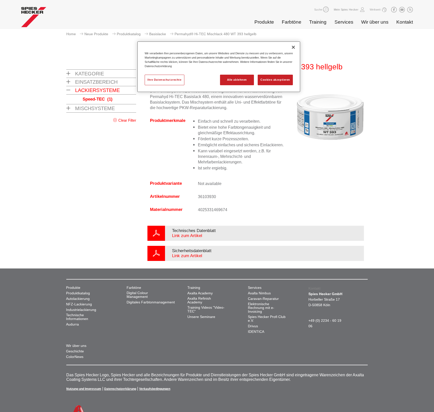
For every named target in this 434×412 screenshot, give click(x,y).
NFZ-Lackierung (79, 304)
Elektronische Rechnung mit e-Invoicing (261, 307)
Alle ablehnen (237, 79)
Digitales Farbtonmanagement (151, 302)
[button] (326, 9)
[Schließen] (293, 47)
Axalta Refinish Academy (199, 300)
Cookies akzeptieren (275, 79)
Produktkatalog (129, 34)
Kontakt (404, 22)
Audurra (72, 324)
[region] (218, 66)
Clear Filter (127, 120)
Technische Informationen (77, 317)
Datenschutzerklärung (120, 389)
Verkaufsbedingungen (154, 389)
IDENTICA (256, 332)
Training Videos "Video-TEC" (206, 309)
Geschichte (75, 351)
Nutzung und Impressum (83, 389)
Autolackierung (78, 299)
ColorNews (74, 357)
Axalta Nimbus (259, 293)
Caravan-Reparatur (263, 299)
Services (344, 22)
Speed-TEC (98, 99)
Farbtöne (291, 22)
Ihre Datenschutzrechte (164, 79)
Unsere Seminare (201, 317)
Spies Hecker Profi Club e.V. (267, 319)
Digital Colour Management (137, 295)
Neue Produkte (96, 34)
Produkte (264, 22)
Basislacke (157, 34)
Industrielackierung (81, 310)
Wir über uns (375, 22)
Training (318, 22)
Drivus (253, 326)
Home (71, 34)
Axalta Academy (200, 293)
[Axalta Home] (33, 18)
